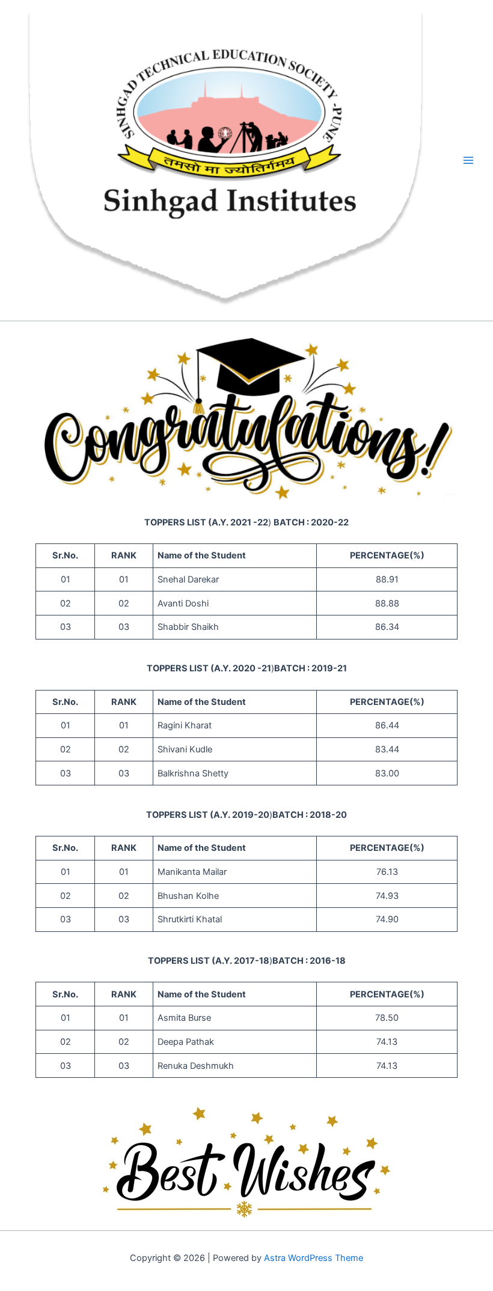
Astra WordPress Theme (313, 1258)
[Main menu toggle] (468, 160)
